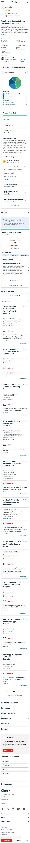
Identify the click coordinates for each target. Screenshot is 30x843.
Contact (18, 840)
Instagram (7, 773)
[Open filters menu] (27, 301)
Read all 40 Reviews (15, 280)
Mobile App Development (10, 104)
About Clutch (4, 814)
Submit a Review (14, 295)
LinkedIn (7, 761)
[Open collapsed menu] (2, 2)
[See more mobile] (23, 343)
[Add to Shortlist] (27, 840)
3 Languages (21, 49)
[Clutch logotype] (15, 2)
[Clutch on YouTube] (18, 808)
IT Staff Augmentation (9, 102)
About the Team (23, 60)
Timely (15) (6, 255)
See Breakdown (14, 248)
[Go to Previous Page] (8, 691)
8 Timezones (6, 52)
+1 (26, 45)
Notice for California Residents (7, 832)
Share (26, 306)
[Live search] (27, 2)
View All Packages (14, 205)
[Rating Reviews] (8, 13)
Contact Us (3, 803)
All (4, 169)
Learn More (7, 226)
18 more (7, 179)
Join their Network (17, 15)
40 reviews (14, 13)
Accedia (8, 7)
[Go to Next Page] (22, 691)
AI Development (8, 98)
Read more (3, 35)
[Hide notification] (27, 219)
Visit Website (7, 840)
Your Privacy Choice (5, 829)
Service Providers (5, 821)
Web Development (8, 95)
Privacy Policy (4, 827)
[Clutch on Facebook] (2, 808)
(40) (18, 245)
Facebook (7, 765)
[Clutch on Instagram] (13, 808)
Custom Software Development (11, 93)
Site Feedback (4, 799)
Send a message (8, 750)
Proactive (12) (14, 255)
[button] (13, 301)
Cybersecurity (8, 100)
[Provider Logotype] (2, 7)
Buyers (3, 817)
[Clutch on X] (7, 808)
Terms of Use (4, 834)
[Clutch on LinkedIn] (23, 808)
